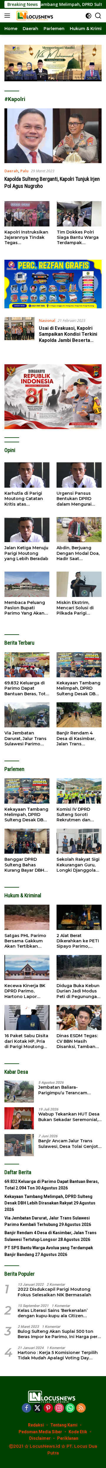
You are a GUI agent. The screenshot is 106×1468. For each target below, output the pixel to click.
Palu (24, 170)
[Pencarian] (98, 16)
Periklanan (67, 1438)
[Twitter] (37, 1408)
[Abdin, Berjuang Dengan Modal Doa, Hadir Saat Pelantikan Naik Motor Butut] (79, 529)
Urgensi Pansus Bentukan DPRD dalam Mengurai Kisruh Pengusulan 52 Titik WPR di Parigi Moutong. (77, 499)
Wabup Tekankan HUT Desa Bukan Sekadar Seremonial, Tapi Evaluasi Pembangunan (69, 1116)
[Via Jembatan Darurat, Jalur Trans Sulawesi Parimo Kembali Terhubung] (26, 715)
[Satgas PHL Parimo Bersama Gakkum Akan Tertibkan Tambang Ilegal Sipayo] (26, 917)
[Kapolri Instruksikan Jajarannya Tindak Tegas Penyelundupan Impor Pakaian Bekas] (26, 213)
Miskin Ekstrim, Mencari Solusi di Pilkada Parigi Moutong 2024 (75, 608)
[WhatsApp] (70, 1408)
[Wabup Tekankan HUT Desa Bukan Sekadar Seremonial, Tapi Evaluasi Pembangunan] (19, 1118)
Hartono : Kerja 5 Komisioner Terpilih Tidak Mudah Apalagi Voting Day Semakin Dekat (58, 1355)
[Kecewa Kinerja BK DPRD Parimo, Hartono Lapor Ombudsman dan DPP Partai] (26, 967)
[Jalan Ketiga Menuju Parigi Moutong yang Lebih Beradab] (26, 529)
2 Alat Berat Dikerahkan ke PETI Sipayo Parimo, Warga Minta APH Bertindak (78, 941)
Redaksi (36, 1425)
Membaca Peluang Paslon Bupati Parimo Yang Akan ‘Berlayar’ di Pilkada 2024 (25, 608)
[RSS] (81, 1408)
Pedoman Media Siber (40, 1431)
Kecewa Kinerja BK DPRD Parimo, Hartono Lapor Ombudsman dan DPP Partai (24, 991)
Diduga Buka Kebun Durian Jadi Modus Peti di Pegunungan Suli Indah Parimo (78, 991)
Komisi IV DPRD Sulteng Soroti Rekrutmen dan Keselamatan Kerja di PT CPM (77, 815)
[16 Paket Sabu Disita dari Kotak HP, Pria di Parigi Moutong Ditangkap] (26, 1017)
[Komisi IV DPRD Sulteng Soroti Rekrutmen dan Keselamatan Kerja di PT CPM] (79, 791)
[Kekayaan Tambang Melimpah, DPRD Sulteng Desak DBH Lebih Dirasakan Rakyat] (79, 665)
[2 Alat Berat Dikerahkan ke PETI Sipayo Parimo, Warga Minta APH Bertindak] (79, 917)
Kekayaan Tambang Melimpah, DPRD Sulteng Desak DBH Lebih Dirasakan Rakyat (78, 688)
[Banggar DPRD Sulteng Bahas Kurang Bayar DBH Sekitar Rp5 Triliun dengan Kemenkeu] (26, 841)
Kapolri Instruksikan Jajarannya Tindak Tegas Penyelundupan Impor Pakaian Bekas (26, 237)
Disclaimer (40, 1438)
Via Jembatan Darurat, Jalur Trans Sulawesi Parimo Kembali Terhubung (25, 738)
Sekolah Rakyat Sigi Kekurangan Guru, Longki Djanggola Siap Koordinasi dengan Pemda (78, 865)
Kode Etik (78, 1431)
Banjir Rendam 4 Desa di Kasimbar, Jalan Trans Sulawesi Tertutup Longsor (76, 738)
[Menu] (8, 16)
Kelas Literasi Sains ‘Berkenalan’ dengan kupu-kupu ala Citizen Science (52, 1313)
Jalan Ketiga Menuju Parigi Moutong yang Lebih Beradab (26, 553)
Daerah (11, 170)
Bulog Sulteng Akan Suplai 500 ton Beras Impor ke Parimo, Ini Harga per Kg (57, 1334)
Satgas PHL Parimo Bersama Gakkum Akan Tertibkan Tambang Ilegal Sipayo (25, 941)
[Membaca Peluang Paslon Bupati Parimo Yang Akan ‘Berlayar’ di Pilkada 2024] (26, 584)
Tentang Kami (63, 1425)
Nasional (47, 320)
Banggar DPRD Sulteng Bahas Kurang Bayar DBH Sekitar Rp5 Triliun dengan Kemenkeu (25, 865)
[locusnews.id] (35, 16)
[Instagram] (59, 1408)
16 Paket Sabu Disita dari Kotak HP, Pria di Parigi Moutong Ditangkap (26, 1041)
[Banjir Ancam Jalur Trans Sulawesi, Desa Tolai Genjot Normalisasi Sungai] (19, 1145)
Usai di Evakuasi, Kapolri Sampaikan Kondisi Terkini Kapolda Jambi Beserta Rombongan (68, 337)
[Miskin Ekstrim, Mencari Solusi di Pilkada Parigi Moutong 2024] (79, 584)
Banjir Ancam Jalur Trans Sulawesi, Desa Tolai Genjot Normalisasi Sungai (68, 1143)
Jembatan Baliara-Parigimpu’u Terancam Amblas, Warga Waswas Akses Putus (64, 1090)
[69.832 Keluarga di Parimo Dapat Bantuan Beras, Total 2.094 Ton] (26, 665)
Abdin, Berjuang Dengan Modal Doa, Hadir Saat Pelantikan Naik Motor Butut (78, 553)
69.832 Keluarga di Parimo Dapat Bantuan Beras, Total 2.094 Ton (26, 688)
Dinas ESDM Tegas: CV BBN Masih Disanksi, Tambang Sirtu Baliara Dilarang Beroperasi (78, 1041)
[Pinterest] (48, 1408)
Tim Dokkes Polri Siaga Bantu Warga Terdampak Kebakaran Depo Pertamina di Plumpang (78, 237)
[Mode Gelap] (88, 16)
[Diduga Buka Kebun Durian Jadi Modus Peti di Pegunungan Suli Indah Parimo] (79, 967)
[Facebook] (26, 1408)
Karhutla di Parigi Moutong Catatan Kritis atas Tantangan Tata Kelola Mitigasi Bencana (23, 499)
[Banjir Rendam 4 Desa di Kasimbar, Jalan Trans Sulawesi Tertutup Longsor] (79, 715)
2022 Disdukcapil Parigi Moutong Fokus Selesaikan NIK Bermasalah (54, 1292)
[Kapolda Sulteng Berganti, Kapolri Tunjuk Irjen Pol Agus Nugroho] (53, 135)
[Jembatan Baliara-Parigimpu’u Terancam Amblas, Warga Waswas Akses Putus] (19, 1091)
